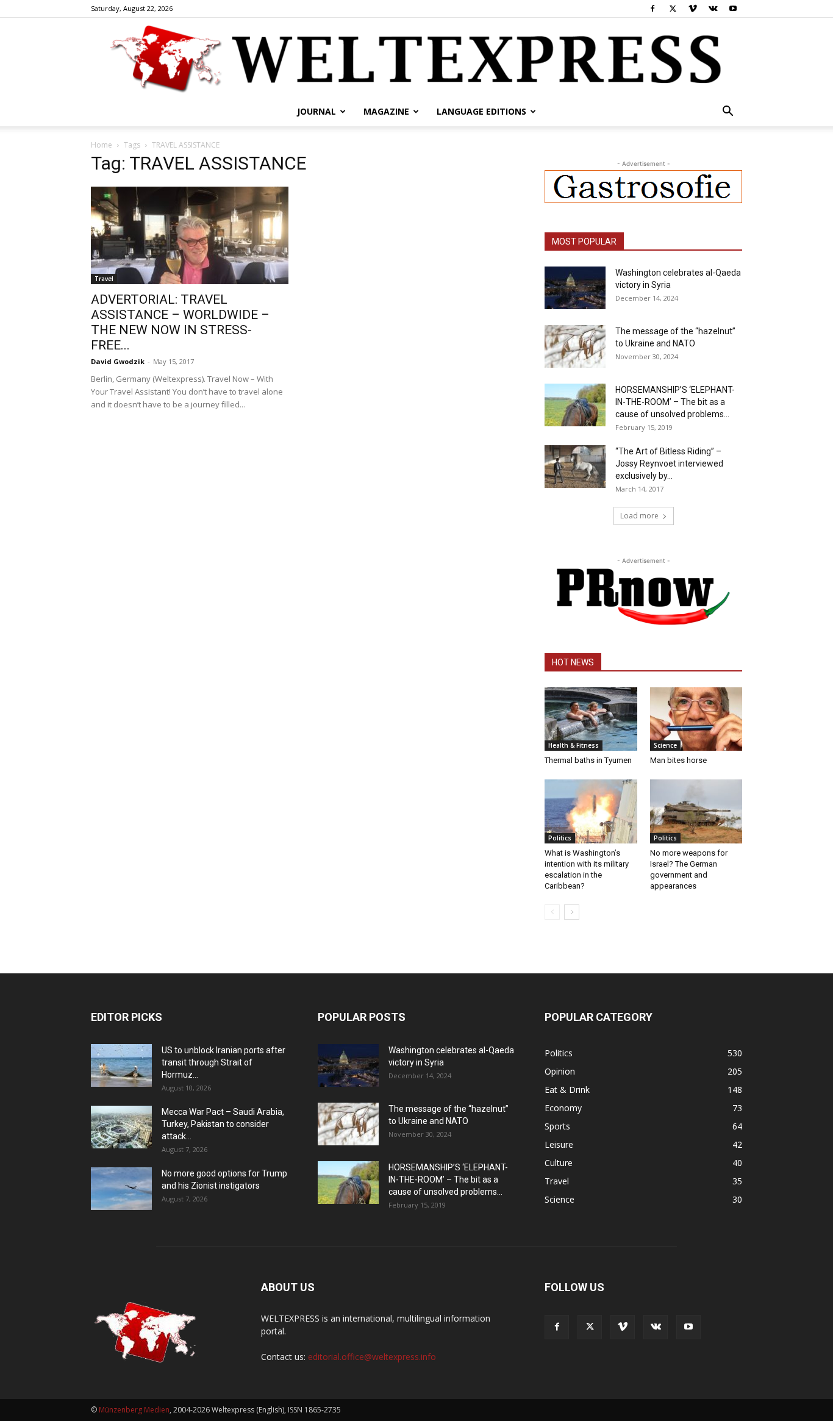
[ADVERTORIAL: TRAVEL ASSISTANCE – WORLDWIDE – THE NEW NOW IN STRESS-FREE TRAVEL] (189, 235)
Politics (559, 838)
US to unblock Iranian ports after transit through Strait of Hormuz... (223, 1062)
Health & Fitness (573, 745)
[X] (672, 8)
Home (101, 145)
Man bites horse (678, 760)
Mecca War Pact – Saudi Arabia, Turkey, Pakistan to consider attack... (223, 1124)
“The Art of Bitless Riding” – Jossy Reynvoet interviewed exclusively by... (669, 463)
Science (665, 745)
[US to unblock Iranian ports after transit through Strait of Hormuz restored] (121, 1065)
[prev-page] (552, 912)
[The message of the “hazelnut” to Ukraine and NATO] (575, 346)
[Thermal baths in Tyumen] (591, 719)
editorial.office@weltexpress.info (372, 1356)
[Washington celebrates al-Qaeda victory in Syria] (575, 288)
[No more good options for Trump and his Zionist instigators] (121, 1188)
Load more (639, 515)
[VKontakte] (713, 8)
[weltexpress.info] (416, 58)
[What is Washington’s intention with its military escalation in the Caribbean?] (591, 811)
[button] (727, 112)
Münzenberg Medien (134, 1410)
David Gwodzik (118, 361)
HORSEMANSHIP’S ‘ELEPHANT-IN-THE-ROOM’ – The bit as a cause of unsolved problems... (675, 402)
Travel (104, 278)
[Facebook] (652, 8)
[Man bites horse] (696, 719)
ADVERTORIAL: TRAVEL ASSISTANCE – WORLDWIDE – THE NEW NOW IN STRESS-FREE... (180, 322)
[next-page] (571, 912)
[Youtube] (733, 8)
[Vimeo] (693, 8)
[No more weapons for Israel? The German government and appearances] (696, 811)
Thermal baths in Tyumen (588, 760)
